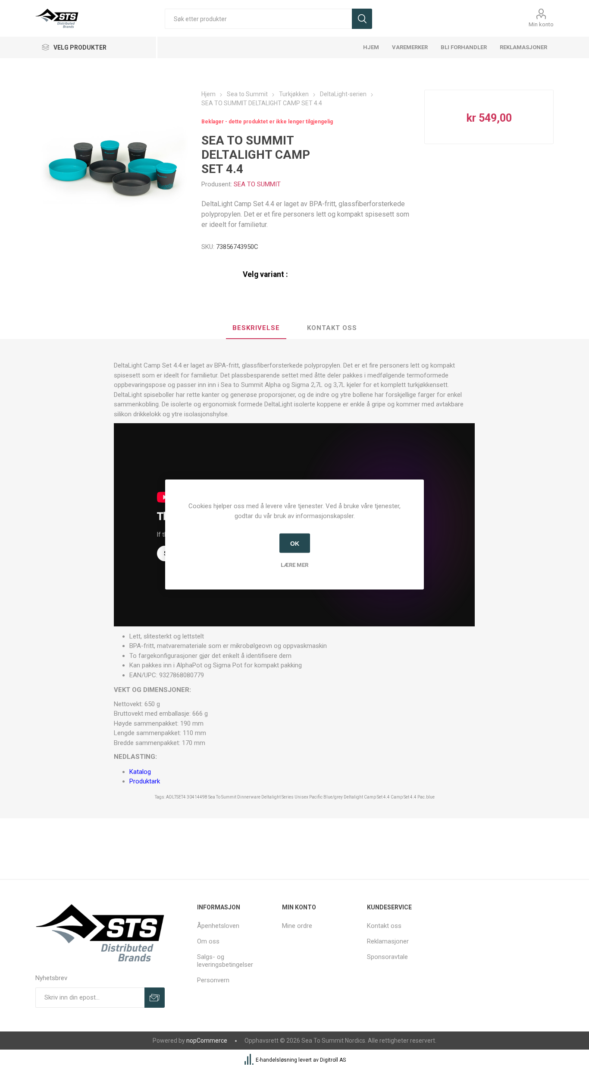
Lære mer (294, 565)
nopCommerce (206, 1040)
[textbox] (258, 19)
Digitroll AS (333, 1060)
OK (294, 543)
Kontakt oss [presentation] (332, 328)
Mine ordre (297, 926)
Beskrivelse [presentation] (256, 328)
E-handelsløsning (276, 1060)
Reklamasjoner (388, 941)
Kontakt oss (384, 926)
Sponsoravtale (387, 957)
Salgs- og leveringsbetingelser (225, 960)
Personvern (213, 980)
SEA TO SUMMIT (257, 184)
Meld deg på (154, 997)
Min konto (541, 24)
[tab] (256, 328)
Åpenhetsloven (218, 926)
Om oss (208, 941)
